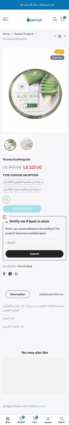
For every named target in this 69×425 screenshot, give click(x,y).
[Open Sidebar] (4, 217)
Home (6, 33)
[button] (6, 199)
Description (17, 294)
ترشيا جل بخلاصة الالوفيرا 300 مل (23, 182)
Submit (34, 254)
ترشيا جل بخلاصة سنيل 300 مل (22, 190)
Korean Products (23, 33)
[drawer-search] (55, 19)
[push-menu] (5, 19)
